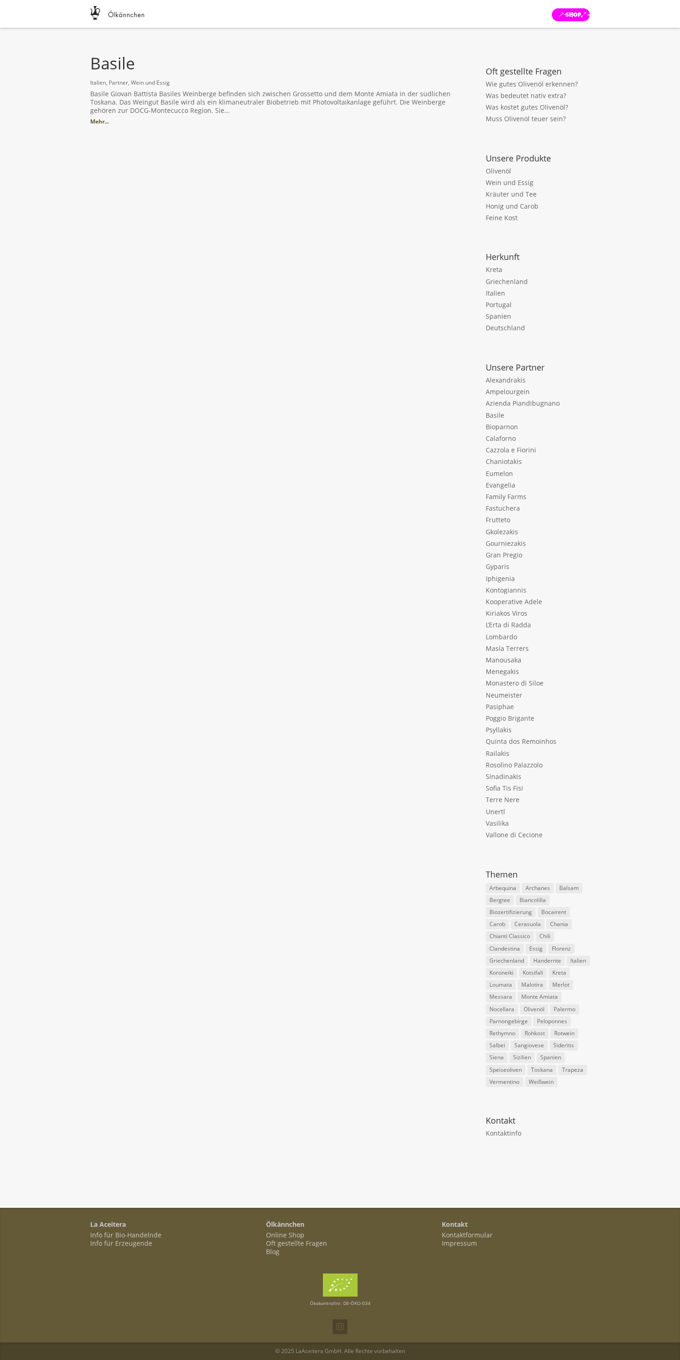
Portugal (499, 304)
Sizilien (522, 1057)
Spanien (498, 316)
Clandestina (504, 948)
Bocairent (553, 912)
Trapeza (572, 1070)
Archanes (537, 888)
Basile (112, 63)
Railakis (497, 753)
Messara (500, 997)
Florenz (561, 948)
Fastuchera (503, 508)
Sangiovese (529, 1045)
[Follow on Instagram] (340, 1326)
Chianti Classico (509, 936)
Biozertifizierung (510, 912)
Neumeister (504, 695)
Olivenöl (498, 171)
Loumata (500, 985)
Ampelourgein (508, 391)
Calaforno (501, 438)
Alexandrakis (505, 380)
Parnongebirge (508, 1021)
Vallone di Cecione (514, 834)
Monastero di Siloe (515, 683)
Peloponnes (552, 1021)
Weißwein (541, 1082)
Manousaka (503, 659)
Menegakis (502, 671)
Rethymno (502, 1033)
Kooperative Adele (514, 601)
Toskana (542, 1070)
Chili (544, 936)
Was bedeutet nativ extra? (526, 95)
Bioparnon (502, 426)
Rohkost (535, 1033)
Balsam (569, 888)
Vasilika (497, 823)
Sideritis (563, 1045)
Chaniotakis (504, 461)
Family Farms (506, 496)
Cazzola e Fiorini (511, 449)
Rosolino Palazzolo (514, 764)
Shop (573, 15)
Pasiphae (500, 706)
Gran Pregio (504, 554)
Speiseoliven (505, 1070)
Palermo (564, 1009)
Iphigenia (500, 578)
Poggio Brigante (510, 718)
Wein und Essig (150, 83)
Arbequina (502, 888)
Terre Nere (502, 799)
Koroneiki (501, 973)
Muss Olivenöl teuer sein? (526, 118)
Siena (496, 1057)
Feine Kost (502, 217)
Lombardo (501, 636)
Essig (536, 948)
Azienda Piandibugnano (523, 403)
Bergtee (499, 900)
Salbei (497, 1045)
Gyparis (497, 566)
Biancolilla (532, 900)
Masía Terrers (507, 648)
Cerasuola (527, 924)
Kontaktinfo (503, 1133)
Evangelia (500, 485)
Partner (118, 83)
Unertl (495, 811)
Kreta (494, 269)
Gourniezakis (506, 543)
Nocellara (501, 1009)
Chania (559, 924)
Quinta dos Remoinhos (521, 741)
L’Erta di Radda (508, 624)
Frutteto (498, 519)
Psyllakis (499, 729)
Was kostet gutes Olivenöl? (527, 107)
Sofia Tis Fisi (504, 788)
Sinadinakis (503, 776)
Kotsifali (533, 973)
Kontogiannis (506, 590)
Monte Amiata (539, 997)
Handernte (547, 960)
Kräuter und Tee (511, 194)
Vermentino (504, 1082)
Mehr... (99, 121)
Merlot (560, 985)
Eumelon (499, 473)
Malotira (532, 985)
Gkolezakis (502, 531)
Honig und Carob (512, 206)
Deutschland (505, 327)
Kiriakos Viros (506, 613)
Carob (497, 924)
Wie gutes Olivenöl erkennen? (532, 84)
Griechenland (507, 281)
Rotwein (564, 1033)
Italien (98, 83)
